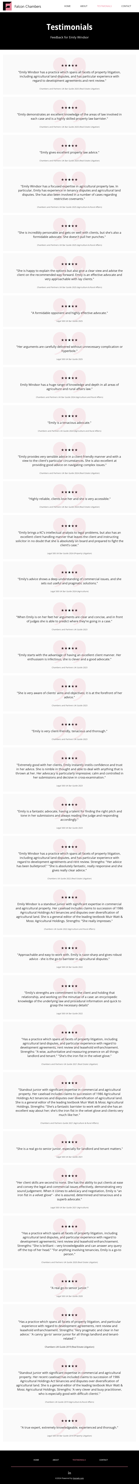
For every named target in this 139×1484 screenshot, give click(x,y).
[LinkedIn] (69, 1473)
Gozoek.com (78, 1478)
